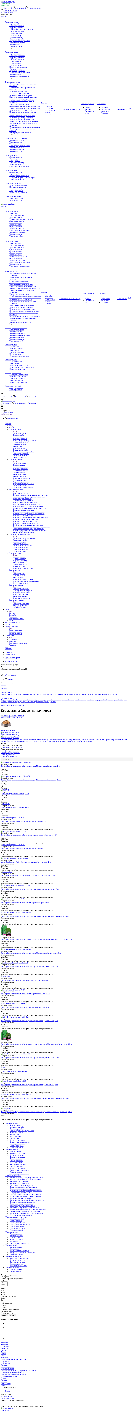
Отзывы (4, 1382)
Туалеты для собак (49, 702)
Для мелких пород (102, 740)
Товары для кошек (19, 463)
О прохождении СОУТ (9, 1376)
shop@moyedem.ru (9, 675)
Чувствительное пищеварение (74, 741)
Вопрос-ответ (5, 1384)
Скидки (12, 613)
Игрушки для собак (22, 700)
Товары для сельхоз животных (24, 538)
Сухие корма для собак (9, 734)
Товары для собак (19, 433)
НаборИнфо (5, 1410)
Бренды (3, 1385)
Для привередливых (116, 740)
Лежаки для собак (74, 700)
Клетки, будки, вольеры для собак (41, 700)
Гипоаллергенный (7, 740)
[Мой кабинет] (2, 394)
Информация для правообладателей (13, 1374)
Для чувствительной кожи (23, 741)
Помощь (4, 1365)
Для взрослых (62, 740)
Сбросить (12, 1315)
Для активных (52, 740)
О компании (13, 639)
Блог (2, 1355)
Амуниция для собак (8, 700)
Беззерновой (18, 740)
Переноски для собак (112, 700)
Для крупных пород (74, 740)
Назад (11, 426)
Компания (4, 1342)
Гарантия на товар (7, 1369)
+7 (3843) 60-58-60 (7, 12)
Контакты (4, 1348)
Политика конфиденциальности (12, 1372)
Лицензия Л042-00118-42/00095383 (13, 1359)
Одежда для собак (99, 700)
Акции (3, 1352)
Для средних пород (88, 740)
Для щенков (37, 741)
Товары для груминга (21, 702)
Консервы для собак (8, 730)
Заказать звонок (6, 414)
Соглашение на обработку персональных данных (18, 1370)
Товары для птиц (19, 557)
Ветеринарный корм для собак (11, 717)
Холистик (88, 741)
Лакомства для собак (60, 700)
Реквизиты (5, 1357)
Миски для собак (87, 700)
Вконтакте (11, 679)
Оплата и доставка (15, 630)
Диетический (41, 740)
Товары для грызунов (21, 589)
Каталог (12, 427)
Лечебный (59, 741)
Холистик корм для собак (10, 738)
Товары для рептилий (21, 604)
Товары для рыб (19, 574)
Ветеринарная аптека (20, 493)
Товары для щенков (36, 702)
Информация (5, 1361)
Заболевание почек (48, 741)
